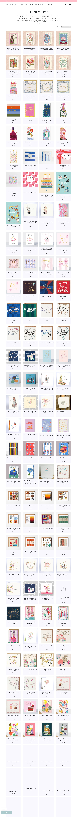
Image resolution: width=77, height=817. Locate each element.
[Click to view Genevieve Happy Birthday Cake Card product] (13, 636)
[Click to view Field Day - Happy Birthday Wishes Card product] (30, 706)
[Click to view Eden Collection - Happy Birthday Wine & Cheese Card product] (63, 729)
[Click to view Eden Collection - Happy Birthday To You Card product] (30, 729)
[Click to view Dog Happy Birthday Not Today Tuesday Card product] (13, 213)
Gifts (26, 4)
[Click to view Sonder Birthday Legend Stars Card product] (30, 333)
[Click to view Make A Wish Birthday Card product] (13, 778)
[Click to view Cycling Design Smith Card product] (13, 542)
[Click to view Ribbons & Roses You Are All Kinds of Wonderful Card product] (13, 425)
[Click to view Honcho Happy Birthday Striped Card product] (13, 448)
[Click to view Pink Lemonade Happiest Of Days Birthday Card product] (63, 636)
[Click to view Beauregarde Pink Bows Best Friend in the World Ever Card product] (13, 286)
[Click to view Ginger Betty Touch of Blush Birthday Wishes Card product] (13, 706)
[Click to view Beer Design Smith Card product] (30, 519)
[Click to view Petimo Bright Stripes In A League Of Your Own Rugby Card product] (63, 588)
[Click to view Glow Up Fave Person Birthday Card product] (30, 425)
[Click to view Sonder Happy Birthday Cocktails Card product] (63, 310)
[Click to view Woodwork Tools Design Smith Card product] (63, 496)
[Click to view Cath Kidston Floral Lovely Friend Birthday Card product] (30, 263)
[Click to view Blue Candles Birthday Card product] (46, 156)
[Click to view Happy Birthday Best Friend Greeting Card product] (46, 588)
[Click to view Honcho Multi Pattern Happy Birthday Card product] (46, 448)
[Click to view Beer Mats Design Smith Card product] (13, 496)
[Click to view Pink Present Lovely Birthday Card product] (63, 156)
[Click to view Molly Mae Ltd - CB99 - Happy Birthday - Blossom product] (13, 356)
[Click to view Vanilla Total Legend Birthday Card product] (30, 286)
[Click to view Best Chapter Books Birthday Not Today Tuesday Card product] (46, 182)
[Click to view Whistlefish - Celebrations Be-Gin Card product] (46, 133)
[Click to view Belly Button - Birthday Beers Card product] (30, 379)
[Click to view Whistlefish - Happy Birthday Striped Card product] (13, 110)
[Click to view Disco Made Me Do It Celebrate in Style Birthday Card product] (13, 402)
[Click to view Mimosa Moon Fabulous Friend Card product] (63, 379)
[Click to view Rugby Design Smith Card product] (30, 496)
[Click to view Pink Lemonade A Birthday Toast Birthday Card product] (46, 660)
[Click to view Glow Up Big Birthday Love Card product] (46, 425)
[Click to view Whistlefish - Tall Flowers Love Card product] (30, 133)
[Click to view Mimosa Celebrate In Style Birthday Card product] (13, 683)
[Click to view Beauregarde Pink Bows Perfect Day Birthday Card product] (63, 239)
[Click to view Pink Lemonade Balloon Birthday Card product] (63, 660)
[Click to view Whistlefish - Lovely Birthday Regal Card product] (63, 86)
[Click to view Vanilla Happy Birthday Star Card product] (13, 612)
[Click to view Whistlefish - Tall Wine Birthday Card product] (13, 133)
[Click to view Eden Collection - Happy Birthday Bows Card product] (63, 706)
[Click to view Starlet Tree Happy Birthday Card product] (46, 636)
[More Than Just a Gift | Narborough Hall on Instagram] (7, 1)
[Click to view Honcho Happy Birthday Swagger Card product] (46, 752)
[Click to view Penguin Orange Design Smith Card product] (30, 542)
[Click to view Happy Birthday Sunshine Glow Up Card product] (30, 110)
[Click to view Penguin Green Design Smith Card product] (63, 519)
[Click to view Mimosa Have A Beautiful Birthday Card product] (30, 683)
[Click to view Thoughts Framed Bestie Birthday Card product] (63, 752)
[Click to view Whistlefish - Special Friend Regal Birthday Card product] (30, 86)
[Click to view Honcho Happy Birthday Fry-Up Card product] (63, 448)
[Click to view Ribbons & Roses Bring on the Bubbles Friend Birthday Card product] (46, 379)
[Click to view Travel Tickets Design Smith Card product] (46, 519)
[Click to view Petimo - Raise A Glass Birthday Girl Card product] (30, 239)
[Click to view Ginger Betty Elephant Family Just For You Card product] (63, 402)
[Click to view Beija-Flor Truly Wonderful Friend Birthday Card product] (13, 588)
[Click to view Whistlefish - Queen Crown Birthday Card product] (13, 156)
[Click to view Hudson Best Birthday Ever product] (30, 776)
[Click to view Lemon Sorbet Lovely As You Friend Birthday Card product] (63, 471)
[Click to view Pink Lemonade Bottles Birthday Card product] (30, 660)
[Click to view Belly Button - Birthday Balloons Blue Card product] (13, 379)
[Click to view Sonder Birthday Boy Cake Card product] (46, 333)
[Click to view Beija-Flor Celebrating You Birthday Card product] (13, 565)
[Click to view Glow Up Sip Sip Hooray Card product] (63, 425)
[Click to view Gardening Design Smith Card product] (46, 542)
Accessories (50, 4)
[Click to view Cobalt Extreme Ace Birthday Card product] (46, 778)
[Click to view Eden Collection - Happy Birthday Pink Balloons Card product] (46, 706)
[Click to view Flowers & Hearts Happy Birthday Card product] (13, 179)
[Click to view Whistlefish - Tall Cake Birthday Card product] (13, 86)
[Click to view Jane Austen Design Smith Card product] (63, 542)
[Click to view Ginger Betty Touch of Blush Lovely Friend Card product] (63, 683)
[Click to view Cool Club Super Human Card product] (46, 286)
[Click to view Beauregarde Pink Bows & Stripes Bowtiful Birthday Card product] (46, 263)
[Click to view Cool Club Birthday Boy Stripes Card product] (30, 310)
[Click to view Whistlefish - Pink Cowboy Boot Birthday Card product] (63, 133)
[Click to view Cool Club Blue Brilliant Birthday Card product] (13, 310)
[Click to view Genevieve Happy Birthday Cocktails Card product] (30, 612)
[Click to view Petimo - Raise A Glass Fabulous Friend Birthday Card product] (13, 239)
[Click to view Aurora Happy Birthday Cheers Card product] (13, 752)
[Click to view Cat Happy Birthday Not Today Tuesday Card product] (63, 183)
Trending (21, 4)
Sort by (58, 26)
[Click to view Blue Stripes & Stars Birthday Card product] (30, 156)
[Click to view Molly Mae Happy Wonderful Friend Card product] (30, 402)
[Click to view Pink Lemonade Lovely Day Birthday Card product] (13, 660)
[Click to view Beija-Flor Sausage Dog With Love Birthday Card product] (63, 565)
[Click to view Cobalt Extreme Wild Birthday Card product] (63, 778)
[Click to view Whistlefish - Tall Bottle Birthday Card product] (63, 110)
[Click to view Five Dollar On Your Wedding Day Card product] (46, 210)
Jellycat (31, 4)
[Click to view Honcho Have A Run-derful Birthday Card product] (30, 448)
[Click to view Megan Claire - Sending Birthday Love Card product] (46, 471)
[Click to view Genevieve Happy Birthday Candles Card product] (63, 612)
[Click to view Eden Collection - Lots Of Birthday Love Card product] (13, 729)
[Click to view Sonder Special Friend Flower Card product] (46, 310)
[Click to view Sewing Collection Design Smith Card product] (13, 519)
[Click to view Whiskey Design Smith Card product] (46, 496)
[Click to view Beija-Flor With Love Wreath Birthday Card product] (30, 565)
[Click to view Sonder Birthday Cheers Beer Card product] (63, 333)
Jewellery (38, 4)
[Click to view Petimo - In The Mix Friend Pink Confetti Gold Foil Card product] (63, 356)
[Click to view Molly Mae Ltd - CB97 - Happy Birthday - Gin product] (30, 356)
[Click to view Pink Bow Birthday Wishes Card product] (30, 179)
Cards (44, 4)
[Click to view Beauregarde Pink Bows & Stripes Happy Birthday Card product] (63, 263)
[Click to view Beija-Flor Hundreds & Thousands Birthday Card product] (46, 565)
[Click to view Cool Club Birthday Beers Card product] (63, 286)
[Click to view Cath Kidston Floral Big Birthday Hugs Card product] (13, 263)
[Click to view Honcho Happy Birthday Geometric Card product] (30, 752)
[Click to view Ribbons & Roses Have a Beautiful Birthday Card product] (46, 683)
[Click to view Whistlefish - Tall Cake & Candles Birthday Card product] (46, 110)
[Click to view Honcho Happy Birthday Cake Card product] (13, 471)
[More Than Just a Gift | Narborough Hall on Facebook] (6, 1)
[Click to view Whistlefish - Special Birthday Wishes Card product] (46, 86)
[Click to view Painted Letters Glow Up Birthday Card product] (63, 210)
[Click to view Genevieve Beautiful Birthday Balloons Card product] (46, 612)
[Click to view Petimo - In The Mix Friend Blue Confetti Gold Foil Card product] (46, 356)
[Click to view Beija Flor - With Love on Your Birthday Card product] (46, 402)
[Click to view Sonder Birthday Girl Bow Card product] (13, 333)
